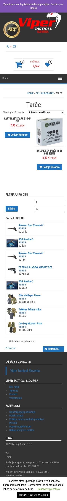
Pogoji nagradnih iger (20, 426)
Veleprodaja (15, 397)
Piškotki (13, 422)
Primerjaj (53, 349)
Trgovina (13, 390)
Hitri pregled (30, 122)
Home (30, 93)
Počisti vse (10, 348)
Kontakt (13, 394)
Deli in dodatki (44, 93)
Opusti (33, 8)
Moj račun (14, 386)
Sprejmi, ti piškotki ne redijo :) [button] (33, 495)
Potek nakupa (16, 415)
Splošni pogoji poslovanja (22, 411)
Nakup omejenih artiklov (21, 430)
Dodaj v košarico (19, 134)
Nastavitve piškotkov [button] (49, 489)
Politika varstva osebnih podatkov (26, 419)
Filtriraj (11, 208)
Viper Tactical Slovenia (25, 371)
